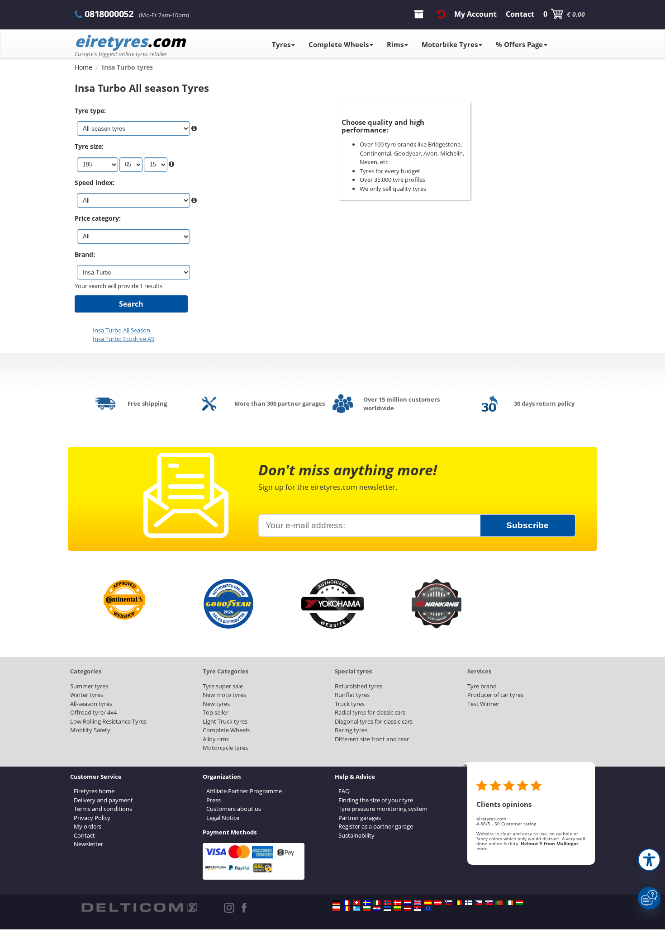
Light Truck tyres (225, 721)
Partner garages (359, 818)
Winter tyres (86, 695)
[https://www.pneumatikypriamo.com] (489, 902)
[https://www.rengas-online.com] (468, 902)
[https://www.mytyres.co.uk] (417, 902)
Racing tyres (351, 730)
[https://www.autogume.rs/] (417, 908)
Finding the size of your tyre (375, 800)
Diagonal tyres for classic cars (374, 721)
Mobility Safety (90, 730)
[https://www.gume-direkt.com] (448, 902)
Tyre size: (89, 146)
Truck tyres (350, 704)
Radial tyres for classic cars (370, 712)
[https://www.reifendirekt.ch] (356, 902)
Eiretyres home (94, 791)
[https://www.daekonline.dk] (397, 902)
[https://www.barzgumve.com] (366, 908)
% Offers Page (519, 44)
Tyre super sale (223, 686)
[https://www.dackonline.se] (366, 902)
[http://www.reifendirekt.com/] (428, 908)
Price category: (98, 218)
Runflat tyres (352, 695)
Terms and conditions (103, 809)
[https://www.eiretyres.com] (509, 902)
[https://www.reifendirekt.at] (438, 902)
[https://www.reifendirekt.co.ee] (387, 908)
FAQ (344, 791)
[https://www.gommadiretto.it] (376, 902)
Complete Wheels (339, 44)
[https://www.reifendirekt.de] (336, 902)
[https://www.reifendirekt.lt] (397, 908)
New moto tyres (224, 695)
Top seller (215, 712)
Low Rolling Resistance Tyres (108, 721)
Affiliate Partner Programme (244, 791)
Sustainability (356, 835)
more (482, 848)
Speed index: (94, 182)
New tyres (216, 704)
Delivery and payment (103, 800)
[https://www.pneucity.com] (499, 902)
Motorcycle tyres (225, 748)
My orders (87, 826)
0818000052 (109, 14)
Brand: (85, 254)
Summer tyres (89, 686)
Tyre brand (482, 686)
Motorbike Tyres (450, 44)
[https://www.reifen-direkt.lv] (407, 908)
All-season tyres (91, 704)
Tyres (281, 44)
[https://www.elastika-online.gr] (356, 908)
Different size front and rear (372, 739)
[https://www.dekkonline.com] (387, 902)
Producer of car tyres (495, 695)
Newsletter (88, 844)
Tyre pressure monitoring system (383, 809)
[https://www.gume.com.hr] (376, 908)
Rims (395, 44)
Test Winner (483, 704)
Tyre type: (90, 110)
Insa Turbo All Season (121, 330)
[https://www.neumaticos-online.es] (428, 902)
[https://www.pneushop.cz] (478, 902)
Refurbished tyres (358, 686)
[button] (649, 859)
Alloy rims (216, 739)
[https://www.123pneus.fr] (346, 902)
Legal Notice (222, 818)
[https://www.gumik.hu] (519, 902)
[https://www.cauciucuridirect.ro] (346, 908)
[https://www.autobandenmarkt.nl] (407, 902)
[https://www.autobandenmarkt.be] (458, 902)
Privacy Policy (92, 818)
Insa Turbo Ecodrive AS (123, 339)
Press (213, 800)
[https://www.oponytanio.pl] (336, 908)
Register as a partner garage (375, 826)
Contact (84, 835)
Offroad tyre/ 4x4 (93, 712)
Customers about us (233, 809)
